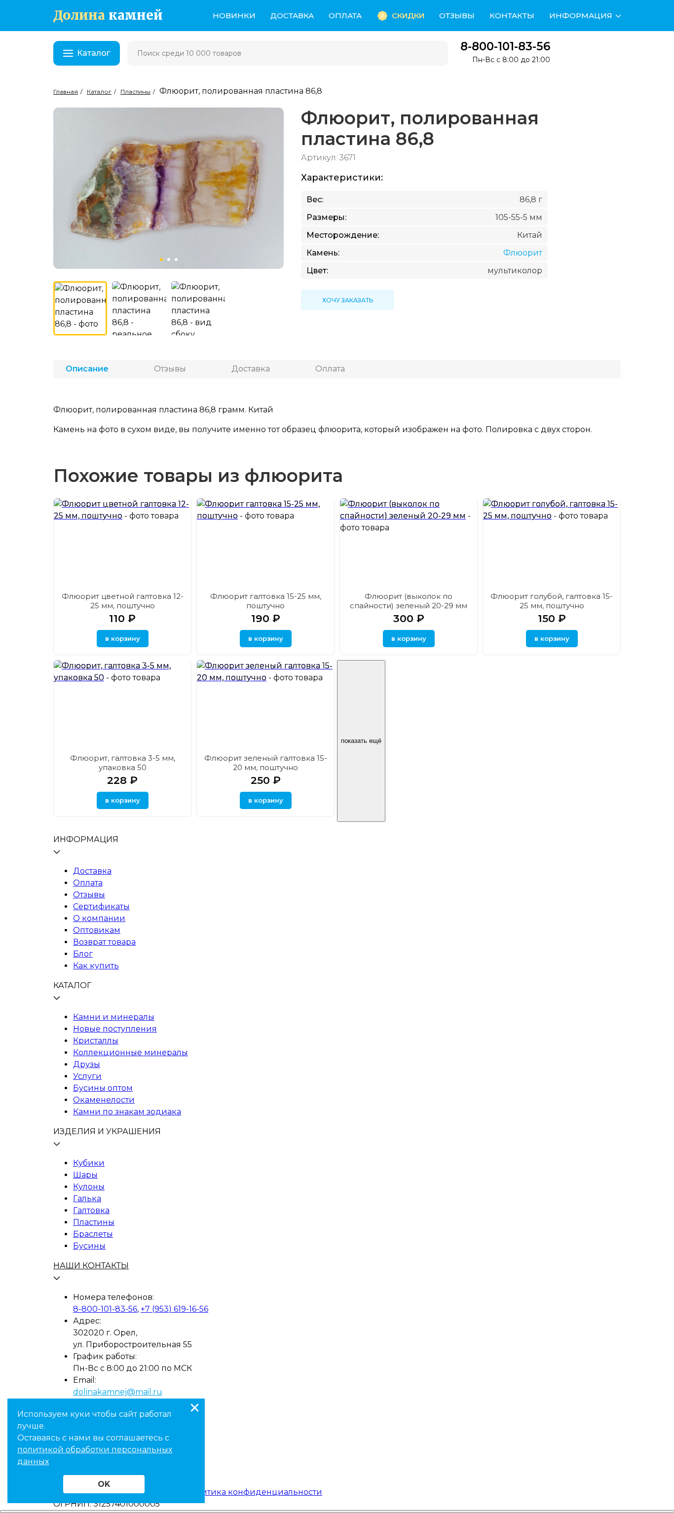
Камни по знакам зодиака (127, 1111)
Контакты (511, 15)
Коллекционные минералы (130, 1052)
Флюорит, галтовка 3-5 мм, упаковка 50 (122, 762)
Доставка (292, 15)
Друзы (86, 1064)
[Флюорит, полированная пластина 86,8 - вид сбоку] (198, 308)
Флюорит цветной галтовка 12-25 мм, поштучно (123, 600)
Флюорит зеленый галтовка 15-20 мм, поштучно (265, 762)
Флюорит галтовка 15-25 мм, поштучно (265, 600)
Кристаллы (95, 1040)
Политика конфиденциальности (253, 1492)
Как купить (96, 965)
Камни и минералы (113, 1017)
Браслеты (93, 1234)
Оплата (345, 15)
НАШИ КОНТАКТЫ (91, 1265)
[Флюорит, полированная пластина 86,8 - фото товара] (80, 308)
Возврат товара (104, 942)
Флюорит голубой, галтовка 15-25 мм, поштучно (551, 600)
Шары (85, 1175)
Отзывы (457, 15)
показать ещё (361, 740)
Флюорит (522, 253)
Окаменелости (104, 1100)
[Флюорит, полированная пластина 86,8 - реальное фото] (139, 308)
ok (104, 1484)
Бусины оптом (103, 1088)
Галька (87, 1198)
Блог (83, 954)
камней (108, 15)
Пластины (93, 1222)
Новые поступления (115, 1028)
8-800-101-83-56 (505, 46)
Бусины (89, 1246)
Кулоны (89, 1186)
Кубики (89, 1163)
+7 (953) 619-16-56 (174, 1309)
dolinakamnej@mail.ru (117, 1392)
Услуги (87, 1076)
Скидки (408, 15)
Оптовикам (96, 930)
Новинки (234, 15)
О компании (99, 918)
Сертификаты (101, 906)
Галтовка (91, 1210)
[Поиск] (434, 53)
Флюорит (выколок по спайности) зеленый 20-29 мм (408, 600)
